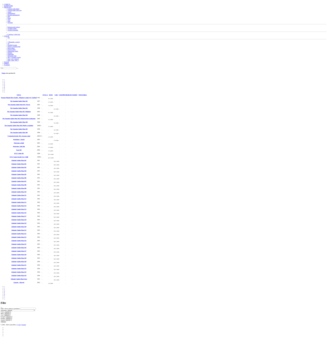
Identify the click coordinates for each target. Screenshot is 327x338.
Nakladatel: (4, 310)
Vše (8, 37)
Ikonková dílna (11, 49)
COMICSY (7, 4)
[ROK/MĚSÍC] (39, 95)
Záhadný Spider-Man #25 (18, 244)
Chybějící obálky (12, 28)
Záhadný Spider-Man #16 (18, 212)
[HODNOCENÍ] (41, 95)
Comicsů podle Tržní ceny (14, 10)
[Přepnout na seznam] (2, 76)
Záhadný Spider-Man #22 (18, 233)
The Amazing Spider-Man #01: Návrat (19, 104)
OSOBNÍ (74, 95)
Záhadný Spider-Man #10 (18, 192)
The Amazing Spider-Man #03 (19, 115)
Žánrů (9, 18)
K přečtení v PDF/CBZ (13, 34)
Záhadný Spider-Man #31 (18, 265)
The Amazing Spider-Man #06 (19, 132)
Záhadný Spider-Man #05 (18, 174)
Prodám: (3, 318)
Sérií (8, 16)
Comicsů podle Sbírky (13, 9)
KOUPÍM (62, 95)
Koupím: (3, 317)
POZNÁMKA (83, 95)
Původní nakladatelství (13, 15)
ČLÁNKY (7, 65)
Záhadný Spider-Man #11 (18, 195)
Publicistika (10, 54)
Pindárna (9, 52)
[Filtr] (3, 76)
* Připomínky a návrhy (13, 42)
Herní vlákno (11, 48)
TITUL (19, 95)
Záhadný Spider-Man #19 (18, 223)
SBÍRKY (6, 63)
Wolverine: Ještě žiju (19, 146)
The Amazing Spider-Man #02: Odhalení (19, 111)
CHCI (56, 95)
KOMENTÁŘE (8, 6)
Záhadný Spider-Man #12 (18, 199)
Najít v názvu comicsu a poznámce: (10, 308)
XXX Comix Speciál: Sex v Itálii (19, 157)
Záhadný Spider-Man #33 (18, 272)
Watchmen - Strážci (19, 139)
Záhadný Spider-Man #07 (18, 181)
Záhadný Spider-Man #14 (18, 206)
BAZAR (6, 62)
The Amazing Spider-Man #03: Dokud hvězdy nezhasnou (18, 118)
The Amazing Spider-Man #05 (19, 129)
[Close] (1, 307)
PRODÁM (68, 95)
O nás (19, 324)
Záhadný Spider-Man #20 (18, 226)
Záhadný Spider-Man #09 (18, 188)
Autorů (9, 12)
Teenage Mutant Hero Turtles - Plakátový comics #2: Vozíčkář (19, 97)
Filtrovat (3, 321)
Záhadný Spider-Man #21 (18, 230)
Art (8, 43)
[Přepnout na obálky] (1, 76)
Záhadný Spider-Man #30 (18, 261)
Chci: (2, 315)
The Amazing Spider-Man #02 (19, 108)
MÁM (51, 95)
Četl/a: (2, 312)
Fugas (3, 73)
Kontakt (24, 324)
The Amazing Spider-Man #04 (19, 122)
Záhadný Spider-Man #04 (18, 171)
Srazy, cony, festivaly (13, 59)
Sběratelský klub (11, 56)
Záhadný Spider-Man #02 (18, 164)
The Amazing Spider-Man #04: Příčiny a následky (19, 125)
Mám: (2, 313)
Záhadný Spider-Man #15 (18, 209)
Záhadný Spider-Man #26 (18, 247)
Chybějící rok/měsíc (12, 30)
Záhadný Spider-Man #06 (18, 178)
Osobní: (3, 320)
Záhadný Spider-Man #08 (18, 185)
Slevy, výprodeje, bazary (14, 57)
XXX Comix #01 (19, 153)
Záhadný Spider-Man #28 (18, 254)
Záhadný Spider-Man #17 (18, 216)
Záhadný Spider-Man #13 (18, 202)
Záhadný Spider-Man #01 (18, 160)
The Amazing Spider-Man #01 (19, 101)
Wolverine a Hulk (19, 143)
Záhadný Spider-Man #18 (18, 219)
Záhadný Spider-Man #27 (18, 251)
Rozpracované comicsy (13, 27)
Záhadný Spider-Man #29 (18, 258)
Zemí (8, 21)
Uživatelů (10, 22)
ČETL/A (45, 95)
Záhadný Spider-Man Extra (19, 279)
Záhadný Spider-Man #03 (18, 167)
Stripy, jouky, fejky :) (13, 60)
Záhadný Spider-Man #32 (18, 268)
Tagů (8, 19)
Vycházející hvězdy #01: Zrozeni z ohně (18, 136)
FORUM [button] (6, 36)
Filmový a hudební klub (13, 46)
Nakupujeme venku (12, 51)
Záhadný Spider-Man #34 (18, 275)
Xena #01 (19, 150)
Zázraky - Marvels (19, 282)
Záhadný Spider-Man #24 (18, 240)
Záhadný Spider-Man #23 (18, 237)
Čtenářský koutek (12, 45)
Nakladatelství (11, 13)
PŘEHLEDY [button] (7, 7)
